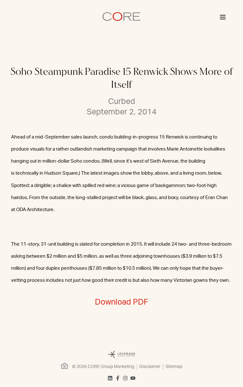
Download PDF (121, 302)
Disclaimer (149, 366)
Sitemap (173, 366)
